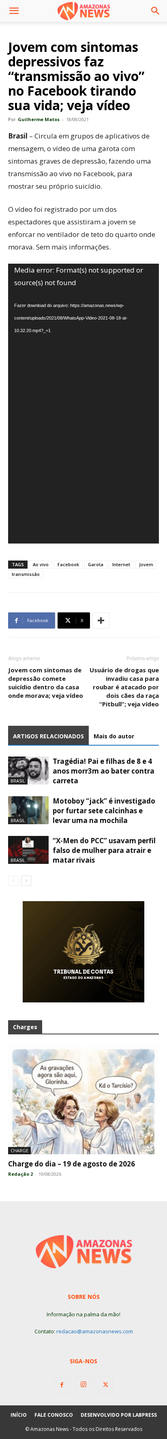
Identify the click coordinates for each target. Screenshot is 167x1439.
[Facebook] (62, 1385)
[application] (83, 404)
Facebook (68, 564)
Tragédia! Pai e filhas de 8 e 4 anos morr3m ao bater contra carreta (103, 771)
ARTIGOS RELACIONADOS (48, 736)
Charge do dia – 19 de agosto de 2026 (71, 1163)
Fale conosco (53, 1414)
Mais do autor (114, 736)
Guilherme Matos (39, 119)
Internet (121, 564)
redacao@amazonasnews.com (94, 1331)
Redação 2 (20, 1174)
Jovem (146, 564)
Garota (95, 564)
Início (19, 1414)
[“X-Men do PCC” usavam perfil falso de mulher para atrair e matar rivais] (28, 850)
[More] (100, 620)
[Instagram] (83, 1385)
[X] (105, 1385)
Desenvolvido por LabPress (119, 1414)
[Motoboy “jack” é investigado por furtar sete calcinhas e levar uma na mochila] (28, 810)
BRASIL (18, 781)
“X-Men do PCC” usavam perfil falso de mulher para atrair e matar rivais (104, 850)
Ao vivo (41, 564)
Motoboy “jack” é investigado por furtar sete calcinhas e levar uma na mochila (104, 810)
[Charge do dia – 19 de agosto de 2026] (83, 1099)
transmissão (26, 574)
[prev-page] (13, 881)
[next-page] (26, 881)
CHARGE (19, 1150)
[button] (14, 11)
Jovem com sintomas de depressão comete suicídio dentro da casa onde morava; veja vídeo (45, 682)
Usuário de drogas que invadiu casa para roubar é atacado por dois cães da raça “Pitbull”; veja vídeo (124, 687)
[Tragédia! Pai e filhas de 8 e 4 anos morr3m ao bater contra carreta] (28, 771)
